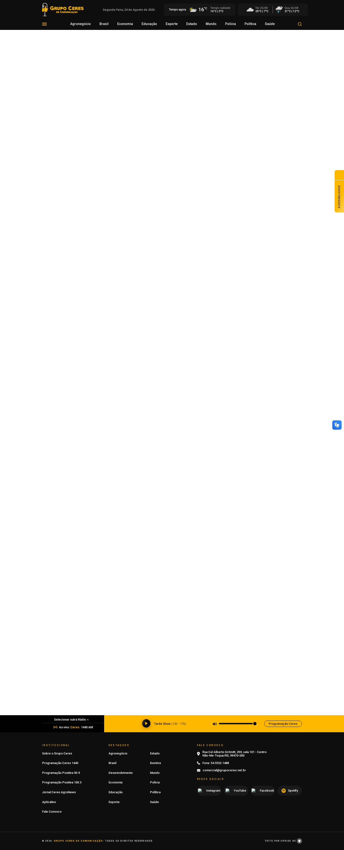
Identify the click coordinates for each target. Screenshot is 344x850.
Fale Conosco (52, 811)
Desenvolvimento (121, 773)
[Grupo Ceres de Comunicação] (63, 9)
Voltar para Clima (60, 70)
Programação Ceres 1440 (60, 763)
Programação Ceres (283, 723)
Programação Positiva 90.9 (61, 773)
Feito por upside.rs (281, 841)
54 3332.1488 (220, 763)
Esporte (172, 24)
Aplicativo (49, 802)
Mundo (211, 24)
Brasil (104, 24)
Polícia (230, 24)
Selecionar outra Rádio (70, 719)
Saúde (270, 24)
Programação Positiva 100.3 (61, 782)
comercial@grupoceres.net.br (224, 770)
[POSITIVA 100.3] (172, 528)
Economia (125, 24)
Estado (191, 24)
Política (250, 24)
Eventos (155, 763)
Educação (149, 24)
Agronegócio (80, 24)
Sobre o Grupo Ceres (57, 753)
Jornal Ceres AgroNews (59, 792)
